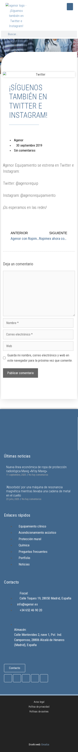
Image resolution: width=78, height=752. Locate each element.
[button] (70, 6)
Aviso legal (39, 702)
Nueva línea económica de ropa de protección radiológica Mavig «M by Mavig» (36, 469)
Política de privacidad (39, 706)
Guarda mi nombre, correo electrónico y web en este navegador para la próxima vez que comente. (40, 357)
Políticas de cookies (39, 711)
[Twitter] (26, 678)
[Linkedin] (44, 678)
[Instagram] (17, 678)
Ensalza (45, 744)
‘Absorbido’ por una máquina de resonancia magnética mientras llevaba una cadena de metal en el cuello (38, 491)
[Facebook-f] (8, 678)
